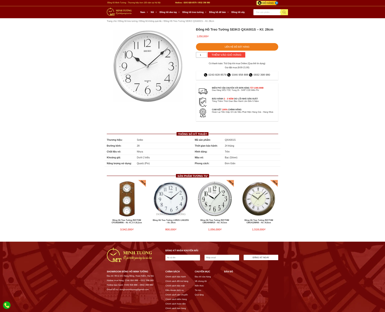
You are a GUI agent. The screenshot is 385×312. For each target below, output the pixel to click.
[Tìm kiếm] (284, 12)
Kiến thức (199, 285)
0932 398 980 (204, 3)
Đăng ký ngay (261, 257)
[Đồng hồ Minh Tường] (119, 15)
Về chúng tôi (201, 281)
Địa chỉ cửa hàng (203, 276)
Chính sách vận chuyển (176, 294)
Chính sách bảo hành (175, 276)
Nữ (152, 12)
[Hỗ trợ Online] (6, 307)
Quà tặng (199, 294)
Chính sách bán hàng (175, 308)
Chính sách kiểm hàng (176, 299)
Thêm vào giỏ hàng (226, 54)
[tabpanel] (148, 66)
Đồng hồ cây (238, 12)
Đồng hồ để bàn (217, 12)
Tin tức (198, 290)
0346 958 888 (240, 74)
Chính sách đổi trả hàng (176, 281)
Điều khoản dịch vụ (174, 290)
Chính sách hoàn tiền (175, 304)
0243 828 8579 (190, 3)
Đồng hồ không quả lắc (150, 21)
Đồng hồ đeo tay (168, 12)
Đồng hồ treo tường (193, 12)
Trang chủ (112, 21)
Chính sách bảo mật (175, 285)
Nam (142, 12)
